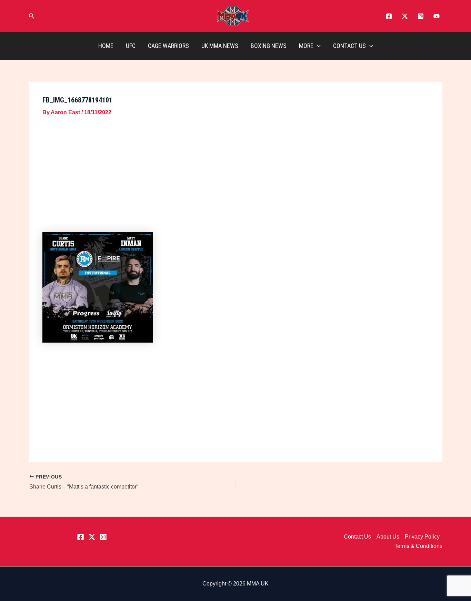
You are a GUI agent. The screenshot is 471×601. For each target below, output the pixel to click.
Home (105, 45)
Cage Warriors (168, 45)
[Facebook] (389, 16)
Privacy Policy (422, 537)
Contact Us (349, 45)
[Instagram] (421, 16)
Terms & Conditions (418, 546)
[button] (32, 16)
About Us (388, 537)
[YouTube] (436, 16)
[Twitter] (405, 16)
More (306, 45)
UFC (131, 45)
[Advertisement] (235, 175)
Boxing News (269, 45)
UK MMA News (219, 45)
